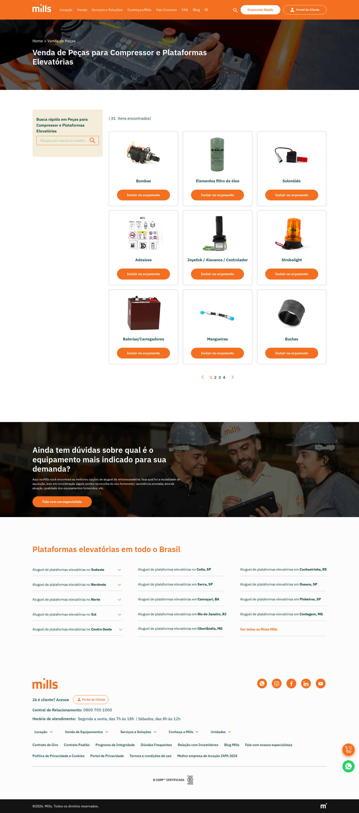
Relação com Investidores (198, 745)
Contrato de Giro (45, 745)
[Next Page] (232, 377)
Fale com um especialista (62, 501)
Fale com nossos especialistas (268, 745)
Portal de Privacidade (107, 756)
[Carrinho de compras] (348, 750)
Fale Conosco (166, 10)
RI (206, 10)
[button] (43, 732)
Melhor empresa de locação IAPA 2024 (207, 756)
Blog (196, 10)
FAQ (185, 10)
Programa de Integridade (115, 745)
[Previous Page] (203, 377)
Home (37, 40)
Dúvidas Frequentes (156, 745)
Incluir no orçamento (143, 195)
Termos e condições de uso (150, 756)
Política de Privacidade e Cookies (58, 756)
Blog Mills (231, 745)
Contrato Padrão (77, 745)
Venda (82, 10)
